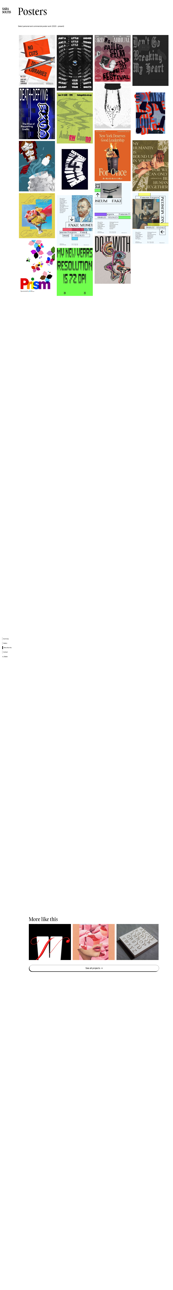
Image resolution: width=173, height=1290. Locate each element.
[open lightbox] (37, 59)
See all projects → (94, 968)
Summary (6, 639)
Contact (5, 652)
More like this (8, 647)
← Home (4, 656)
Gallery (5, 643)
